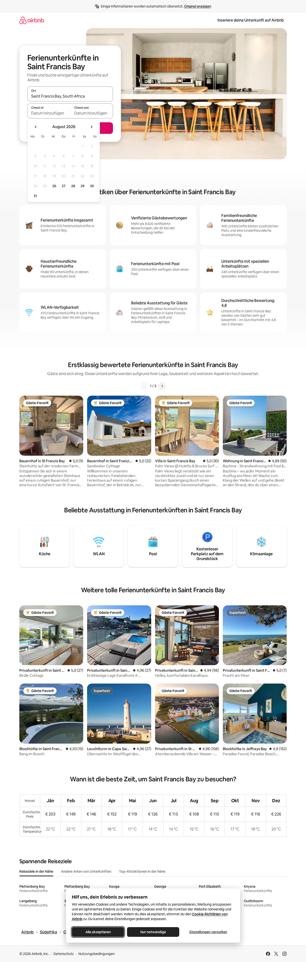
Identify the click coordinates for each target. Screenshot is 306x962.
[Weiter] (162, 386)
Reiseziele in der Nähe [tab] (36, 871)
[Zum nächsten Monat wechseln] (91, 126)
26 (54, 186)
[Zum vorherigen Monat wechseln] (35, 126)
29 (82, 186)
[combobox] (70, 96)
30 (92, 186)
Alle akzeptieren (98, 932)
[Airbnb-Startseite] (31, 20)
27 (64, 186)
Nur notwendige (153, 932)
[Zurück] (144, 386)
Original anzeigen (197, 6)
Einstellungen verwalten (208, 932)
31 (35, 196)
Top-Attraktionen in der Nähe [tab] (142, 871)
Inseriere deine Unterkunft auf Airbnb (250, 20)
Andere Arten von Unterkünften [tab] (86, 871)
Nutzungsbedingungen (96, 954)
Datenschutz (63, 954)
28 (73, 186)
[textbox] (48, 113)
